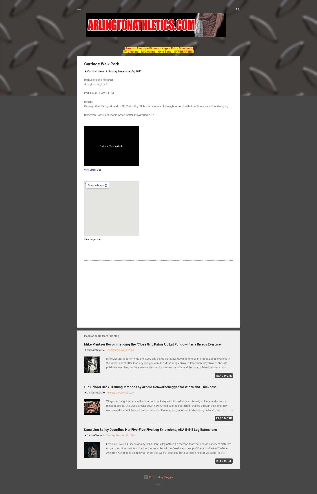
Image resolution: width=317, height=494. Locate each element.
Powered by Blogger (160, 477)
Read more (224, 375)
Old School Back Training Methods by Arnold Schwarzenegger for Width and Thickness (150, 387)
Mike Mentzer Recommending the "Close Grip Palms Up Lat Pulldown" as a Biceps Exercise (152, 344)
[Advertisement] (158, 293)
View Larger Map (92, 170)
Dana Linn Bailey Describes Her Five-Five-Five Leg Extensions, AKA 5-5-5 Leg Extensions (150, 430)
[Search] (238, 10)
